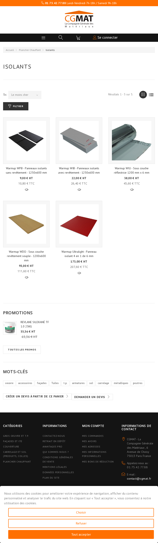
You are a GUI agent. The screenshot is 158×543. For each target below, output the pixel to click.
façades (41, 383)
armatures (78, 383)
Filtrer (18, 106)
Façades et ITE (12, 441)
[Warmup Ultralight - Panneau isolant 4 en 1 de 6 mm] (79, 224)
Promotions (18, 312)
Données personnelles (58, 472)
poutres (137, 383)
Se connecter (107, 37)
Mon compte (93, 426)
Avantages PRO (52, 446)
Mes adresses (91, 446)
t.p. (65, 383)
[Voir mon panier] (78, 38)
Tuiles (55, 383)
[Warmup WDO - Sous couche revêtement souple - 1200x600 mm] (26, 224)
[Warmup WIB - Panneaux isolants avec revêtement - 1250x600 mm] (79, 141)
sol (91, 383)
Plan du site (51, 477)
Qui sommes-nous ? (56, 451)
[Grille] (143, 94)
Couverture (11, 446)
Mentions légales (55, 466)
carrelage (103, 383)
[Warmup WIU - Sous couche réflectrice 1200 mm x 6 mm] (132, 141)
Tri (4, 95)
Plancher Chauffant (30, 49)
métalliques (121, 383)
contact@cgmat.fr (139, 478)
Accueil (10, 49)
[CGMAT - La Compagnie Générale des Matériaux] (79, 19)
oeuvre (9, 383)
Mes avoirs (89, 441)
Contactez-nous (54, 435)
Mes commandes (92, 435)
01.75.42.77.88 (137, 467)
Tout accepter (81, 534)
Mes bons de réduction (98, 461)
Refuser (81, 523)
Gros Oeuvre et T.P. (16, 435)
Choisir (81, 512)
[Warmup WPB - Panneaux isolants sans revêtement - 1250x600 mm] (26, 141)
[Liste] (151, 94)
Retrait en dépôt (54, 441)
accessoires (25, 383)
